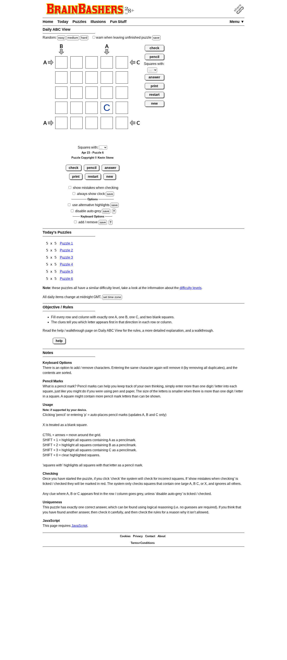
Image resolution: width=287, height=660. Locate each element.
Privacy (138, 536)
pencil (91, 168)
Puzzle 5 (66, 271)
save (156, 37)
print (75, 176)
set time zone (112, 297)
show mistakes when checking (95, 187)
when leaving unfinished (127, 37)
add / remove (88, 222)
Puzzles (79, 22)
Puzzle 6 (66, 278)
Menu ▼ (237, 22)
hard (84, 37)
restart (93, 176)
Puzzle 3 (66, 257)
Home (48, 22)
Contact (150, 536)
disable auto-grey (88, 211)
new (109, 176)
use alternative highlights (90, 205)
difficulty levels (190, 288)
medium (72, 37)
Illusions (98, 22)
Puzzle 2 (66, 250)
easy (61, 37)
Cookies (125, 536)
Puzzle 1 (66, 243)
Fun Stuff (118, 22)
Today (62, 22)
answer (110, 168)
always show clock (91, 194)
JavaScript (79, 525)
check (73, 168)
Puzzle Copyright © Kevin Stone (92, 157)
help (59, 341)
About (161, 536)
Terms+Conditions (143, 542)
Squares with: (88, 147)
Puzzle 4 (66, 264)
